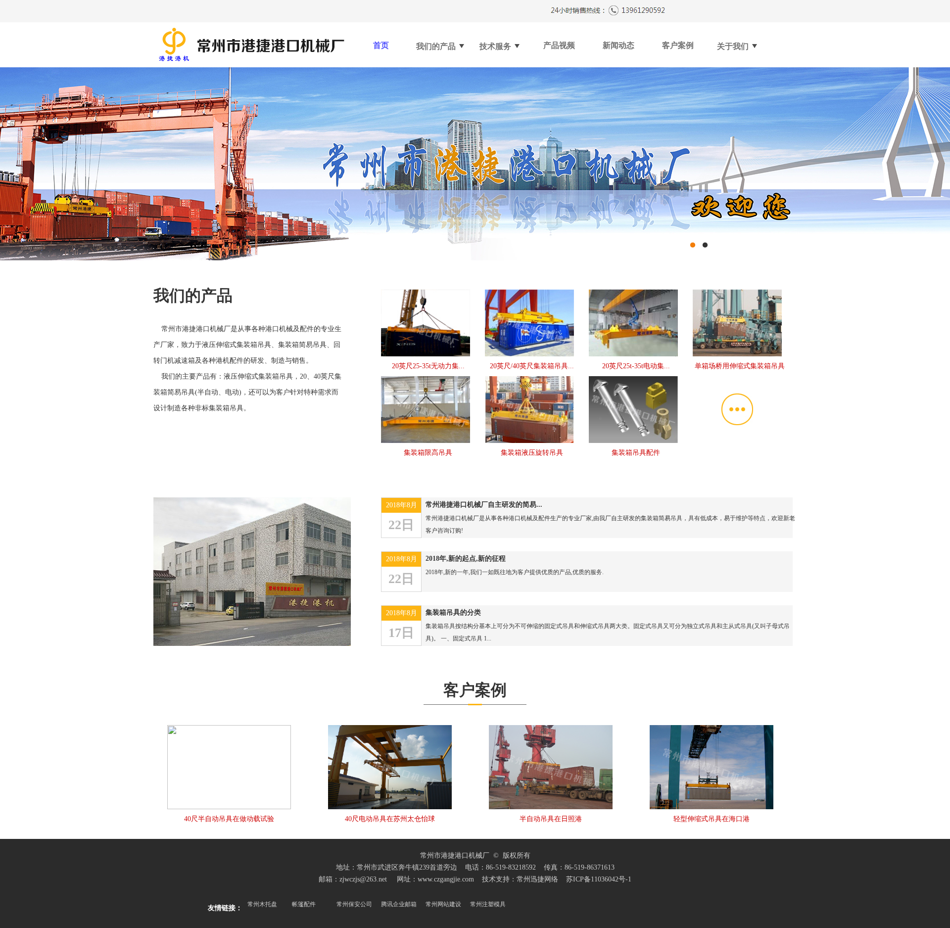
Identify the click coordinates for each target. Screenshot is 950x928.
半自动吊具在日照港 (551, 819)
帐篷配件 (304, 904)
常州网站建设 (443, 904)
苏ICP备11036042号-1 (598, 879)
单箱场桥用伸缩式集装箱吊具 (740, 366)
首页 (381, 45)
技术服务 (496, 46)
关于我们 (734, 46)
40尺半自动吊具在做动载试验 (229, 819)
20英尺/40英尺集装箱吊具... (532, 366)
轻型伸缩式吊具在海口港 (711, 819)
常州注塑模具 (488, 904)
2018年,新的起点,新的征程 (466, 558)
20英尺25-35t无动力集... (428, 366)
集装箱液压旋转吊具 (532, 452)
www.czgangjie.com (446, 879)
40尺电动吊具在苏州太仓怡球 (390, 819)
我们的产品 (437, 46)
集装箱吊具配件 (636, 452)
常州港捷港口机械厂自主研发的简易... (484, 504)
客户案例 (678, 45)
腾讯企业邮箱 (399, 904)
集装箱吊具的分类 (453, 612)
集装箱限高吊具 (428, 452)
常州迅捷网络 (537, 879)
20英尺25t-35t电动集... (636, 366)
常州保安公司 (354, 904)
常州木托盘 (262, 904)
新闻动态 (618, 45)
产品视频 (559, 45)
